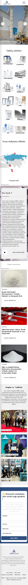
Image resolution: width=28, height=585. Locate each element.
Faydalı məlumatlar (7, 574)
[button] (25, 23)
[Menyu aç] (24, 3)
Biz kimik (17, 572)
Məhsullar (18, 574)
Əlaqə (24, 574)
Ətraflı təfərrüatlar (10, 300)
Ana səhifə (9, 572)
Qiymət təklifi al (14, 538)
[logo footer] (14, 551)
